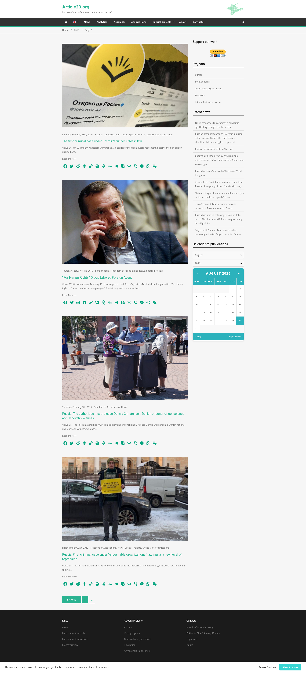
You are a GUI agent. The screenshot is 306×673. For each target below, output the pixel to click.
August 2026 (218, 273)
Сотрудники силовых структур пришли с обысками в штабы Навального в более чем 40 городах (219, 160)
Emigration (200, 95)
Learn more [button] (102, 667)
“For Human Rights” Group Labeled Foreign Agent (97, 277)
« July (198, 336)
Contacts (198, 21)
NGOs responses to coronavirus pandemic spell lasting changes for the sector (217, 125)
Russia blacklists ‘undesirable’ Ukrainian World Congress (218, 173)
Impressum (192, 639)
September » (235, 336)
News (87, 21)
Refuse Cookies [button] (267, 667)
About (182, 21)
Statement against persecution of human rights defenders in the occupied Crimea (219, 195)
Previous (71, 599)
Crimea (198, 74)
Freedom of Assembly (73, 633)
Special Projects (137, 134)
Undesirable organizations (160, 134)
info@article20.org (203, 627)
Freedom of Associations (108, 134)
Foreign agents (103, 270)
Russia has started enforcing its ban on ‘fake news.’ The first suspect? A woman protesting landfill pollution (218, 219)
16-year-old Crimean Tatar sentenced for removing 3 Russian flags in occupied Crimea (218, 232)
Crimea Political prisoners (208, 102)
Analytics (102, 21)
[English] (75, 22)
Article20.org (75, 7)
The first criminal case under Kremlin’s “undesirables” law (102, 141)
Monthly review (70, 644)
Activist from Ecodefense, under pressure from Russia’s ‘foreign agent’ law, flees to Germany (219, 184)
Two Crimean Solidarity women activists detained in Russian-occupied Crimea (215, 206)
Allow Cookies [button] (290, 667)
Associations (138, 21)
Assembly (119, 21)
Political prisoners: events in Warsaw (214, 149)
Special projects (162, 21)
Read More (68, 158)
